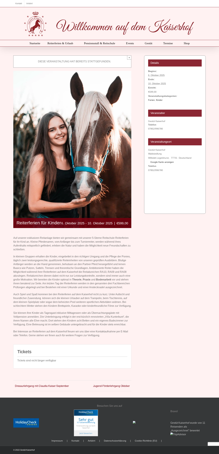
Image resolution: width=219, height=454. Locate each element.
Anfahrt (91, 440)
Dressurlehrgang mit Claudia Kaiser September (42, 386)
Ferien (151, 100)
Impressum (57, 440)
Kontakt (75, 440)
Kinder (159, 100)
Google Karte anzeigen (162, 162)
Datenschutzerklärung (115, 440)
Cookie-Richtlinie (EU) (146, 440)
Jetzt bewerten (86, 433)
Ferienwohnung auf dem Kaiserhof (85, 427)
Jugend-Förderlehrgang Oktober (111, 386)
